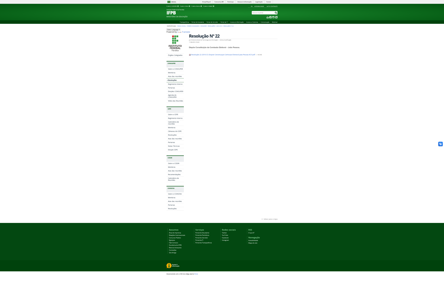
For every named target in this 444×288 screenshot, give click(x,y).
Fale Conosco (173, 243)
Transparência (184, 22)
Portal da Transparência (203, 243)
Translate (186, 32)
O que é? (251, 233)
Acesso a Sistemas (252, 22)
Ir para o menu (185, 6)
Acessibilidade (259, 6)
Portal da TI (224, 22)
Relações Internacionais (177, 235)
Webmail (275, 22)
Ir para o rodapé (208, 6)
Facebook (270, 17)
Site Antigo (172, 253)
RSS (276, 17)
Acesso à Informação (237, 22)
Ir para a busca (196, 6)
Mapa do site (252, 243)
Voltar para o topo (271, 219)
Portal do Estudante (197, 22)
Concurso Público (175, 238)
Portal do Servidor (212, 22)
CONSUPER (203, 26)
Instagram (273, 17)
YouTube (268, 17)
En (252, 6)
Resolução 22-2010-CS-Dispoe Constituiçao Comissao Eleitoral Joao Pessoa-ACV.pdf (223, 55)
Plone (196, 274)
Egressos (172, 240)
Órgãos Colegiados (193, 26)
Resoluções (211, 26)
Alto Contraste (272, 6)
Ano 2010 (219, 26)
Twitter (224, 233)
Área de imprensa (175, 233)
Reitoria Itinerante (175, 248)
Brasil (173, 2)
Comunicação (265, 22)
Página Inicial (181, 26)
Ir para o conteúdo (172, 6)
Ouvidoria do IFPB (175, 245)
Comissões (172, 250)
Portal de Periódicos (202, 235)
